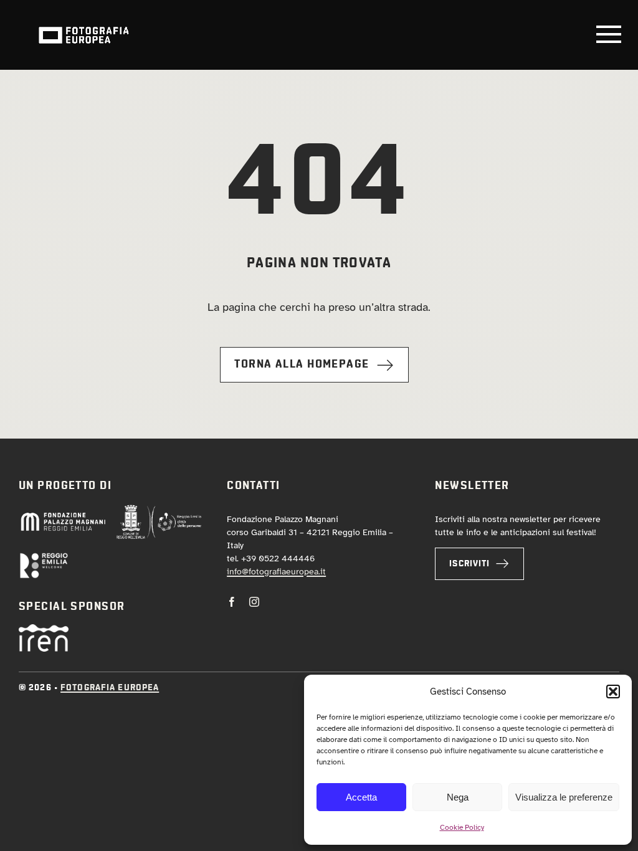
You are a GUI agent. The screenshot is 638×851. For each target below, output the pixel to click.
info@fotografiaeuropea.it (276, 571)
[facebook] (232, 602)
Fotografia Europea (109, 687)
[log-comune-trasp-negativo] (159, 509)
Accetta (361, 797)
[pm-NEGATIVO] (63, 516)
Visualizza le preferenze (563, 797)
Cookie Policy (462, 827)
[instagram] (254, 602)
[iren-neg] (44, 630)
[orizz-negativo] (44, 557)
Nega (458, 797)
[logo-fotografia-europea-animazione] (83, 25)
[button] (613, 691)
